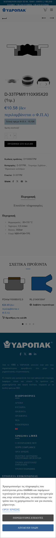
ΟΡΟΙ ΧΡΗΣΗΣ (11, 509)
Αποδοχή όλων (28, 527)
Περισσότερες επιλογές (28, 518)
